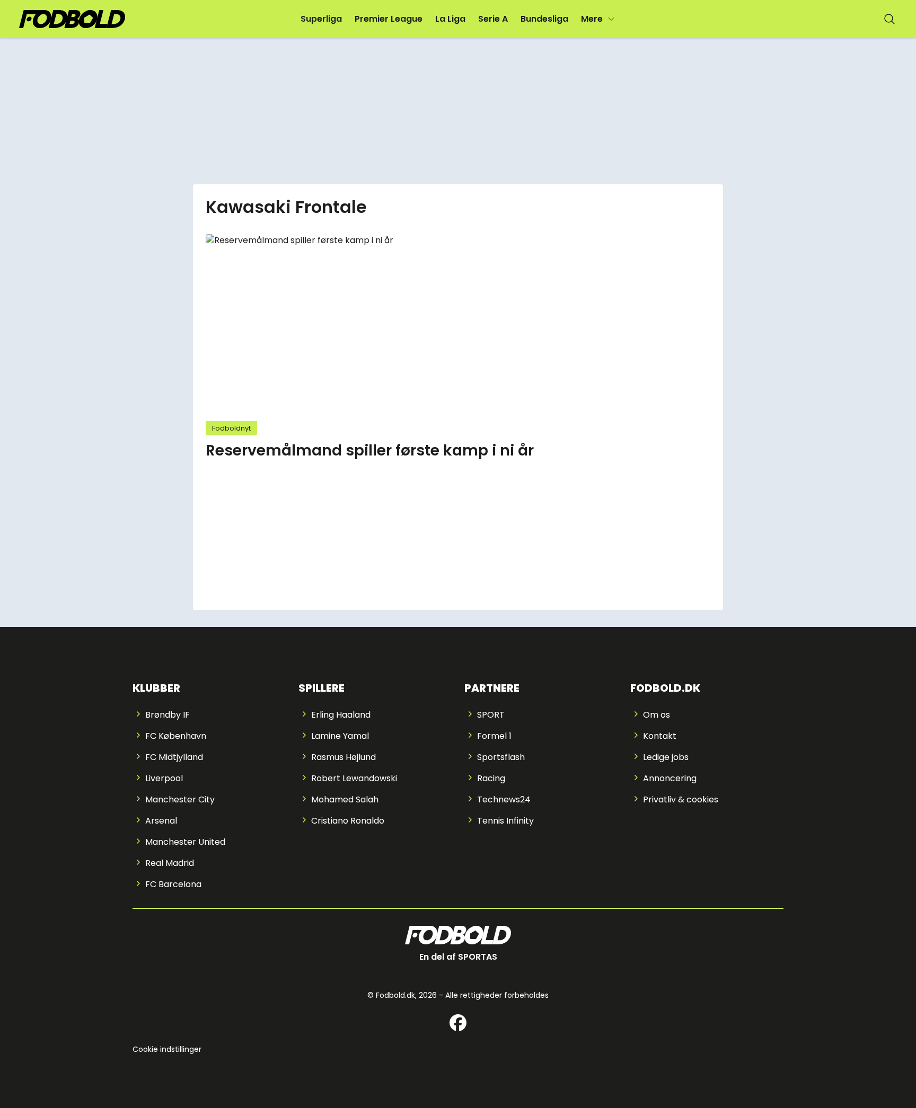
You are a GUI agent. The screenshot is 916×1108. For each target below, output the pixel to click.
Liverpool (164, 778)
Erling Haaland (341, 715)
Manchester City (180, 799)
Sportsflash (501, 757)
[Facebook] (458, 1022)
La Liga (450, 19)
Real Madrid (169, 863)
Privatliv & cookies (680, 799)
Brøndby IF (167, 715)
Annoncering (670, 778)
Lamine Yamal (340, 736)
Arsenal (161, 821)
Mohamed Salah (344, 799)
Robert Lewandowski (354, 778)
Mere (592, 19)
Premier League (388, 19)
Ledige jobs (666, 757)
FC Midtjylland (174, 757)
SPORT (491, 715)
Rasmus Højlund (343, 757)
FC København (175, 736)
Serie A (493, 19)
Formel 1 (494, 736)
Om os (656, 715)
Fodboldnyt (231, 428)
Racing (491, 778)
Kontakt (659, 736)
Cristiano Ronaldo (347, 821)
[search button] (889, 19)
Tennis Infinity (505, 821)
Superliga (321, 19)
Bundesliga (544, 19)
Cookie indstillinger (167, 1049)
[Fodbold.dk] (72, 19)
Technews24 (504, 799)
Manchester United (185, 842)
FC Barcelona (173, 884)
